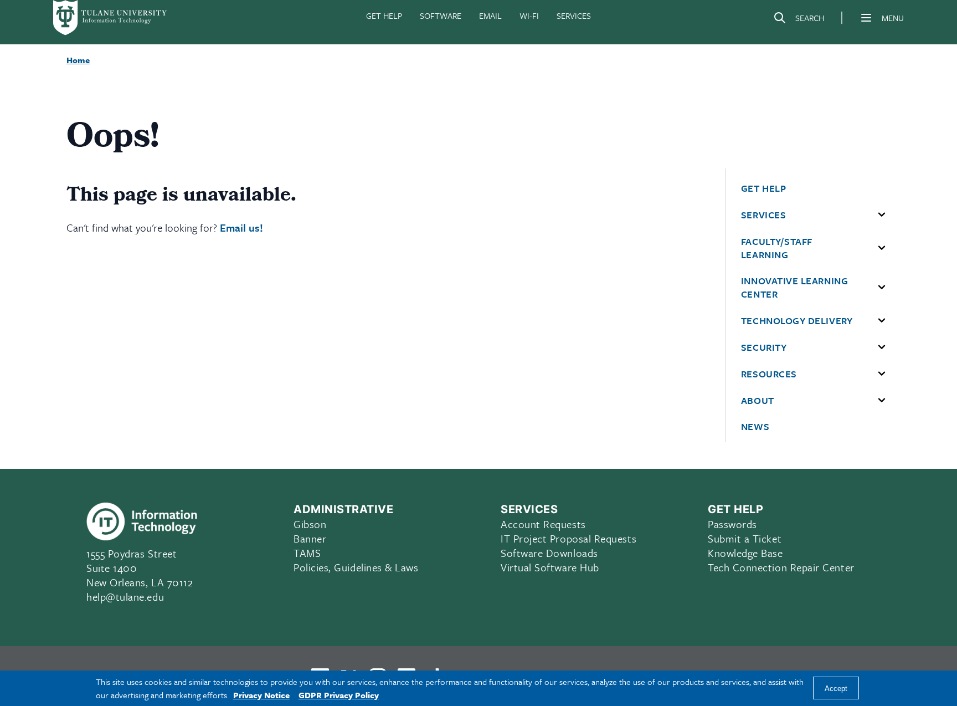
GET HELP (384, 15)
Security (763, 347)
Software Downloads (549, 552)
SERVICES (574, 15)
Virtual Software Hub (550, 567)
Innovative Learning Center (794, 287)
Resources (769, 374)
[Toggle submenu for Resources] (882, 374)
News (755, 426)
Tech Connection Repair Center (781, 567)
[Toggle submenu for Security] (882, 347)
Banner (310, 538)
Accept (836, 688)
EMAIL (490, 15)
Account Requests (543, 523)
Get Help (763, 188)
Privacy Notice (261, 695)
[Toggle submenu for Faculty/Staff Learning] (882, 248)
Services (763, 215)
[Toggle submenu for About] (882, 401)
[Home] (110, 17)
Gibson (310, 523)
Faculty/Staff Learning (776, 248)
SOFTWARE (440, 15)
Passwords (732, 523)
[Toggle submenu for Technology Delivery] (882, 321)
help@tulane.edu (125, 596)
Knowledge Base (745, 552)
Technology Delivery (796, 321)
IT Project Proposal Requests (568, 538)
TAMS (307, 552)
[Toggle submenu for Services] (882, 215)
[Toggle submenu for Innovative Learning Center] (882, 287)
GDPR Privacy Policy (339, 695)
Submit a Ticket (744, 538)
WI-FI (529, 15)
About (757, 400)
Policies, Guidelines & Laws (356, 567)
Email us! (241, 227)
